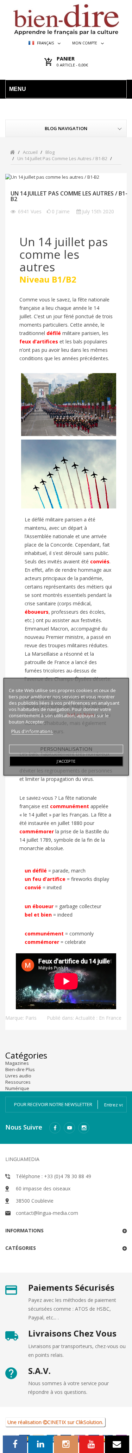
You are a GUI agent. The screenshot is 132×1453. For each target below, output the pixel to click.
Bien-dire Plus (20, 1069)
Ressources (18, 1082)
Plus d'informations (32, 731)
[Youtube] (69, 1127)
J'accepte (66, 760)
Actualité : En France (98, 1017)
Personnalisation (66, 748)
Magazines (17, 1063)
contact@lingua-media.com (47, 1213)
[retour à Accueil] (12, 152)
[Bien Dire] (66, 18)
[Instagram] (83, 1127)
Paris (31, 1017)
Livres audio (18, 1076)
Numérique (17, 1088)
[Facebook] (55, 1127)
